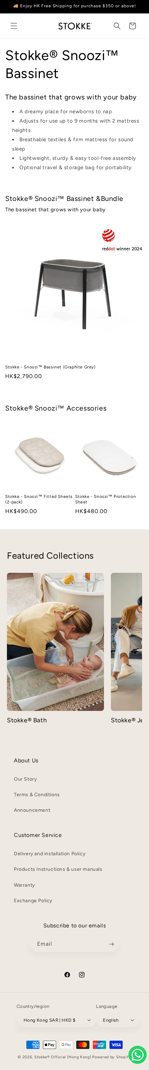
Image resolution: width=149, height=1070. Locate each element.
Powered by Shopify (111, 1057)
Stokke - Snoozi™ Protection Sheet (105, 499)
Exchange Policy (33, 901)
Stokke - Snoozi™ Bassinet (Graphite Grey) (50, 367)
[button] (13, 25)
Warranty (24, 885)
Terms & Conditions (37, 795)
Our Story (25, 779)
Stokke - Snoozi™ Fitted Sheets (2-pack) (39, 499)
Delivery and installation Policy (49, 854)
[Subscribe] (111, 944)
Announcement (32, 810)
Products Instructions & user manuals (58, 869)
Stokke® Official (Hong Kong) (62, 1057)
